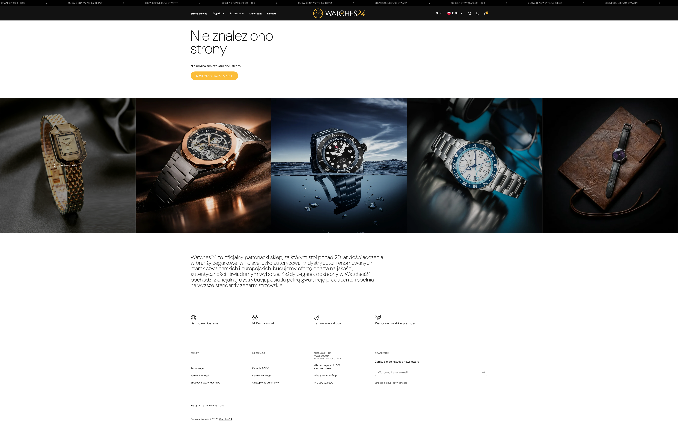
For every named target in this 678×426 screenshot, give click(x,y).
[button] (469, 13)
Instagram (196, 405)
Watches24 (225, 419)
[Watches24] (339, 13)
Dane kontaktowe (214, 405)
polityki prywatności (395, 382)
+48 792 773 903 (323, 382)
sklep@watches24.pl (325, 375)
